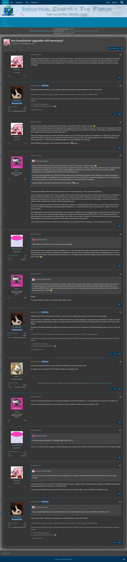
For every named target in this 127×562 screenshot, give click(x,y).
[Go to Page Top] (124, 559)
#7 (120, 312)
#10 (120, 430)
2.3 (40, 31)
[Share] (121, 48)
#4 (120, 155)
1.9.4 (83, 31)
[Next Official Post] (114, 114)
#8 (120, 362)
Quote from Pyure (40, 240)
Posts (9, 76)
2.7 (50, 31)
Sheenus (16, 43)
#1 (120, 55)
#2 (120, 86)
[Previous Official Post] (111, 353)
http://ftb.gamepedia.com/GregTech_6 (100, 383)
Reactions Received (13, 107)
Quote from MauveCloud (43, 279)
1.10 (87, 31)
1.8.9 (78, 31)
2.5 (43, 31)
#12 (120, 502)
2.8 (53, 31)
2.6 (46, 31)
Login (107, 2)
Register (114, 2)
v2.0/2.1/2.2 (33, 31)
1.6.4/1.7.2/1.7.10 (70, 31)
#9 (120, 397)
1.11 (91, 31)
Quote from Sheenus (41, 161)
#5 (120, 234)
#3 (120, 122)
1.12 (95, 31)
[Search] (122, 2)
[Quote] (119, 77)
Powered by (63, 559)
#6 (120, 274)
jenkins (71, 29)
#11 (120, 465)
